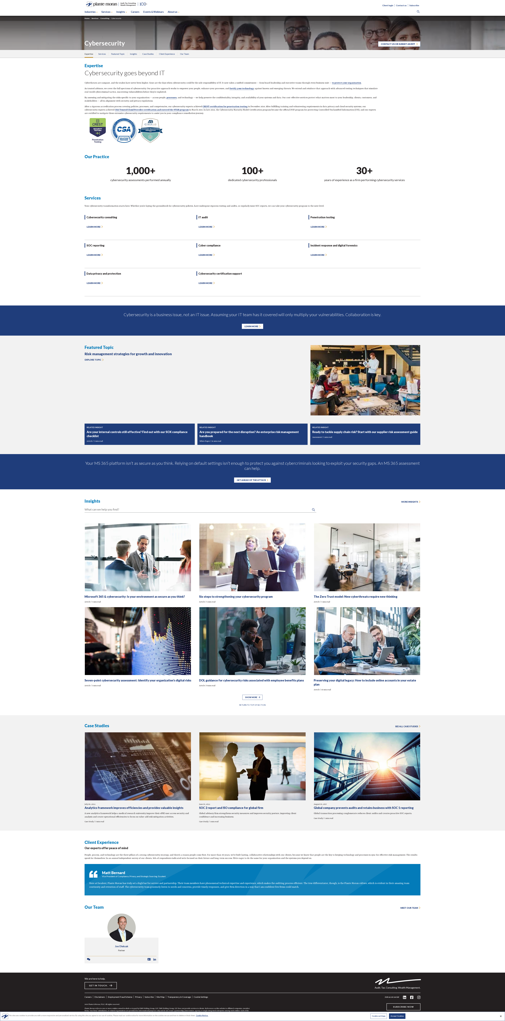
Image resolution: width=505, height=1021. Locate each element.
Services (105, 11)
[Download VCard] (149, 959)
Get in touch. (98, 985)
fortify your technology (241, 88)
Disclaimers (99, 997)
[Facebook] (411, 997)
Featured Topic (118, 54)
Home (87, 18)
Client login (387, 5)
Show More (251, 697)
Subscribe (414, 5)
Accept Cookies (397, 1016)
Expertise (89, 54)
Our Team (184, 54)
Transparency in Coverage (179, 997)
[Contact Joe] (89, 959)
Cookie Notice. (202, 1015)
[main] (252, 510)
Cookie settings (201, 997)
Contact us (401, 5)
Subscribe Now (403, 1006)
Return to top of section (252, 705)
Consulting (104, 18)
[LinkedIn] (404, 997)
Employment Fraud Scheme (120, 997)
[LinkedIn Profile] (154, 959)
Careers (135, 11)
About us (172, 11)
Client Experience (167, 54)
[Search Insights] (313, 510)
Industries (90, 11)
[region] (252, 1016)
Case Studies (148, 54)
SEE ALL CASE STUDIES (406, 726)
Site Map (160, 997)
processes (171, 98)
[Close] (501, 1016)
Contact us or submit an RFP (398, 44)
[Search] (418, 12)
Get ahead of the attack (251, 480)
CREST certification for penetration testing (225, 106)
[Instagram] (418, 997)
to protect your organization (346, 83)
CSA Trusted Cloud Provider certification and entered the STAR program (152, 110)
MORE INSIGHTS (409, 502)
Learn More (251, 326)
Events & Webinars (153, 11)
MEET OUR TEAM (409, 908)
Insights (120, 11)
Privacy (138, 997)
